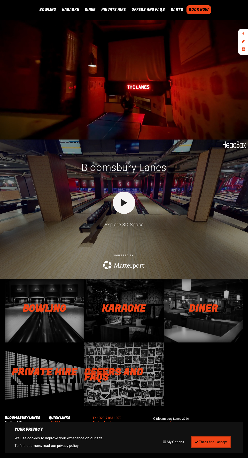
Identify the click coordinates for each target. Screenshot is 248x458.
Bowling (47, 9)
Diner (90, 9)
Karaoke (70, 9)
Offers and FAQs (148, 9)
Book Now (199, 9)
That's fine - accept (212, 442)
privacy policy (67, 445)
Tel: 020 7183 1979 (107, 418)
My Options (175, 442)
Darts (177, 9)
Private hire (113, 9)
